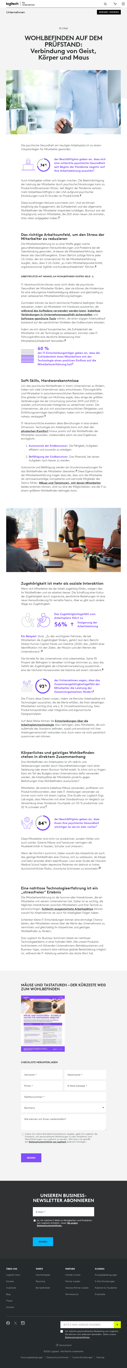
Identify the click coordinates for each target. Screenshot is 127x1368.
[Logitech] (22, 3)
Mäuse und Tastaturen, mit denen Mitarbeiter (70, 483)
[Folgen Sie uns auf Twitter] (15, 1323)
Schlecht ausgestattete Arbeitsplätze (67, 909)
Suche (105, 4)
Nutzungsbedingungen (32, 1357)
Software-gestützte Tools (38, 318)
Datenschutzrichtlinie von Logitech (47, 1141)
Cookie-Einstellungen (82, 1357)
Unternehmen (15, 12)
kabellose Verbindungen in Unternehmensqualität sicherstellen (60, 312)
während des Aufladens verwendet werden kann (53, 310)
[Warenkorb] (115, 4)
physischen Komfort (34, 431)
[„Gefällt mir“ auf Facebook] (8, 1323)
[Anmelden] (117, 1324)
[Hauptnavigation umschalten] (123, 3)
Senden (31, 1157)
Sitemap (100, 1357)
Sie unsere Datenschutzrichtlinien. (57, 1224)
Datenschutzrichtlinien (77, 1337)
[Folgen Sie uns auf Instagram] (23, 1323)
